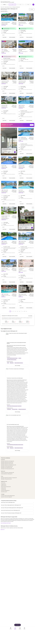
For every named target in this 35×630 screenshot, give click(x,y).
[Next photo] (16, 17)
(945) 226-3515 (4, 219)
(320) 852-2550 (4, 53)
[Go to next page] (26, 311)
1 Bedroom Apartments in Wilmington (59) (7, 472)
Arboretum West (4, 105)
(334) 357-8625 (21, 141)
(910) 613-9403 (4, 83)
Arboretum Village (5, 268)
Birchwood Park (21, 165)
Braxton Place (23, 241)
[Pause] (16, 129)
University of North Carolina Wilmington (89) (8, 495)
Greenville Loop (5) (4, 491)
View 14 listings (17, 365)
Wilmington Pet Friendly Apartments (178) (7, 468)
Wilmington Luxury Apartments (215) (6, 467)
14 (24, 311)
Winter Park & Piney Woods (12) (6, 486)
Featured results (4, 11)
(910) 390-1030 (4, 168)
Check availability (12, 37)
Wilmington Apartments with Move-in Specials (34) (9, 477)
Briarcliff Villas (4, 165)
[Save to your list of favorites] (15, 15)
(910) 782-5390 (21, 53)
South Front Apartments (6, 22)
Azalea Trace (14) (3, 485)
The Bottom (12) (3, 489)
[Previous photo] (2, 17)
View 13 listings (17, 450)
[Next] (33, 4)
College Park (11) (3, 484)
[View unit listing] (15, 152)
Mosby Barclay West (22, 22)
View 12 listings (17, 411)
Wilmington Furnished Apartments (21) (7, 466)
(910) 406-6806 (21, 168)
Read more (2, 529)
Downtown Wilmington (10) (5, 490)
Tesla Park (23, 105)
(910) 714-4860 (21, 83)
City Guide (30, 315)
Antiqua (5, 241)
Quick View (4, 37)
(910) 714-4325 (4, 271)
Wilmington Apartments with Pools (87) (7, 463)
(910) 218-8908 (21, 272)
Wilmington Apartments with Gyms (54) (7, 462)
